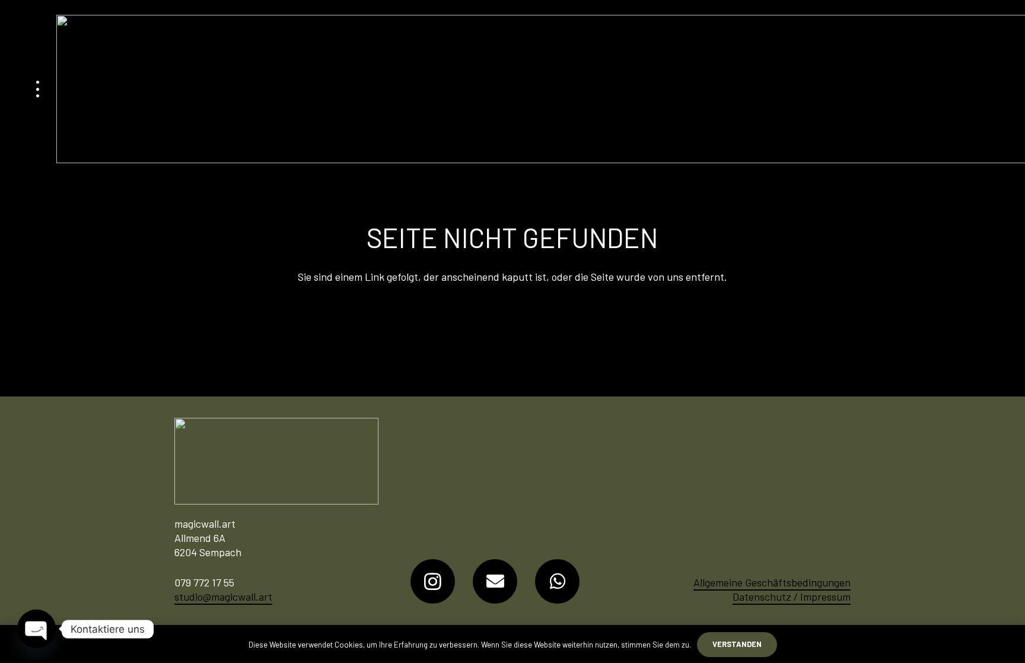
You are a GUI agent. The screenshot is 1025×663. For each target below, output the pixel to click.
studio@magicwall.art (223, 596)
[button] (37, 89)
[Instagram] (432, 581)
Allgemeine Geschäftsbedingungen (772, 582)
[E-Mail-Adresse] (495, 581)
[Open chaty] (36, 629)
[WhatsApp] (557, 581)
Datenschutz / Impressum (792, 596)
